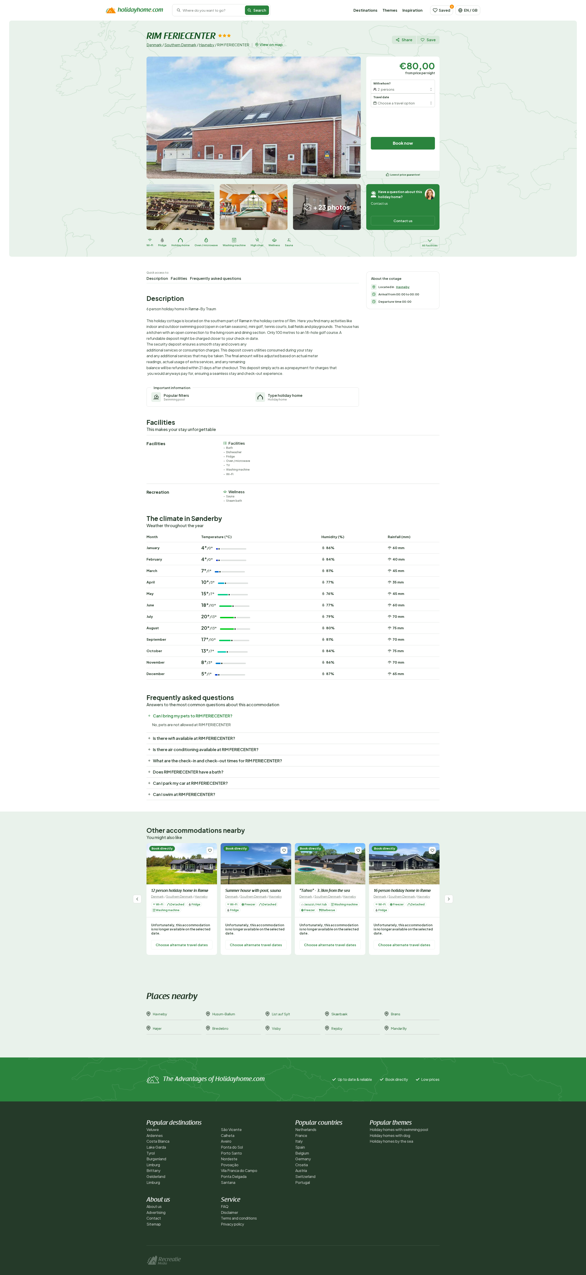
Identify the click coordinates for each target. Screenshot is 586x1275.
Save (431, 39)
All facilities (429, 245)
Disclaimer (229, 1212)
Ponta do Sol (232, 1147)
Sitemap (153, 1224)
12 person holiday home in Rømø (179, 891)
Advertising (155, 1212)
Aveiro (226, 1141)
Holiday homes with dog (390, 1135)
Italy (299, 1141)
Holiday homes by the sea (391, 1141)
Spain (300, 1147)
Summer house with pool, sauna (253, 891)
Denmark (154, 44)
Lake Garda (156, 1147)
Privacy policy (232, 1224)
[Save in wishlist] (209, 850)
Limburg (153, 1164)
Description (157, 278)
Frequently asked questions (215, 278)
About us (154, 1206)
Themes (390, 10)
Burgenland (156, 1158)
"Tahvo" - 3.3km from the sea (324, 891)
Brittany (153, 1170)
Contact (153, 1218)
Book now (403, 143)
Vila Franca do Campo (239, 1170)
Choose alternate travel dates (182, 944)
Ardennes (154, 1135)
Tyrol (150, 1153)
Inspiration (412, 10)
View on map (271, 44)
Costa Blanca (157, 1141)
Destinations (365, 10)
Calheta (227, 1135)
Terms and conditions (239, 1218)
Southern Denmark (180, 44)
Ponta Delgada (234, 1176)
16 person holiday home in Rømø (402, 891)
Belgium (302, 1153)
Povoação (230, 1164)
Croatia (301, 1164)
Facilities (179, 278)
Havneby (206, 44)
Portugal (302, 1182)
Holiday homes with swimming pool (399, 1129)
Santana (228, 1182)
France (301, 1135)
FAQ (224, 1206)
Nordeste (229, 1158)
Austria (301, 1170)
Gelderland (155, 1176)
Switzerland (305, 1176)
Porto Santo (231, 1153)
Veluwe (152, 1129)
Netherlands (305, 1129)
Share (407, 39)
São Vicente (231, 1129)
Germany (303, 1158)
